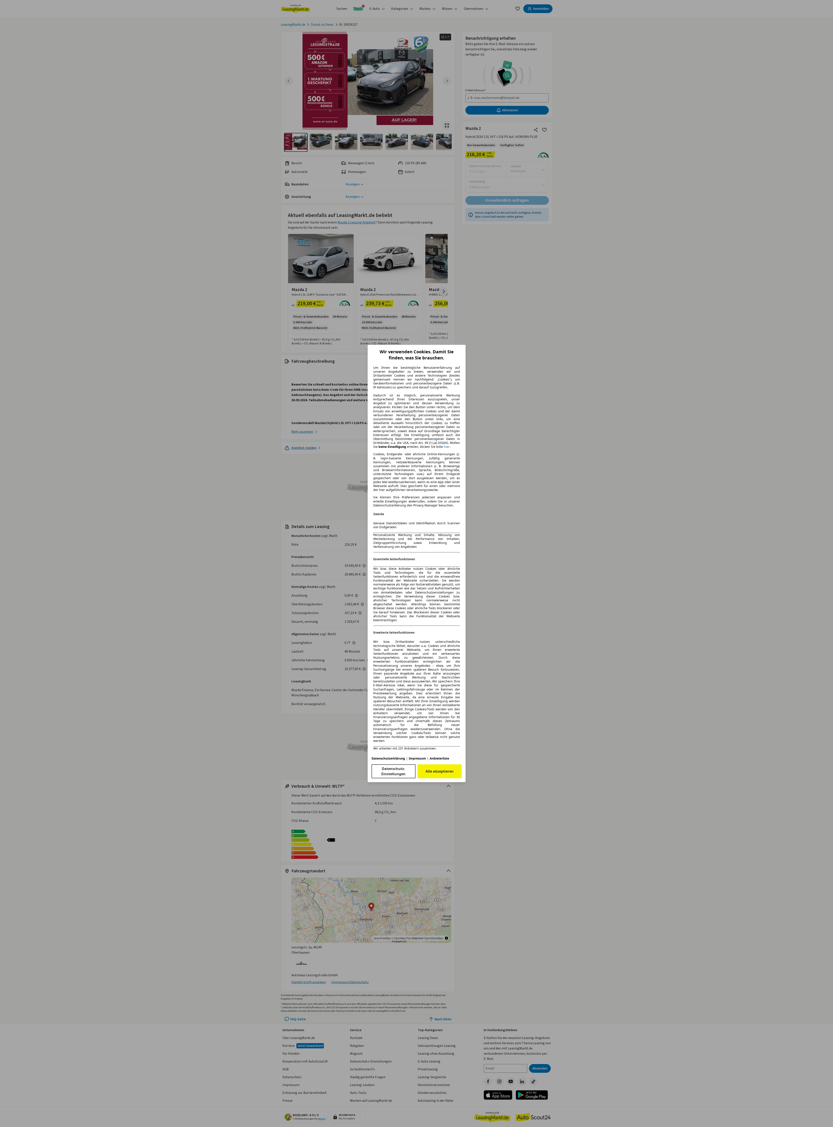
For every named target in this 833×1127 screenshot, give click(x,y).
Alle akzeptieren (440, 771)
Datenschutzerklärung (388, 758)
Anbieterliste (439, 758)
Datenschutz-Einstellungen (393, 771)
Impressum (417, 758)
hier (447, 447)
